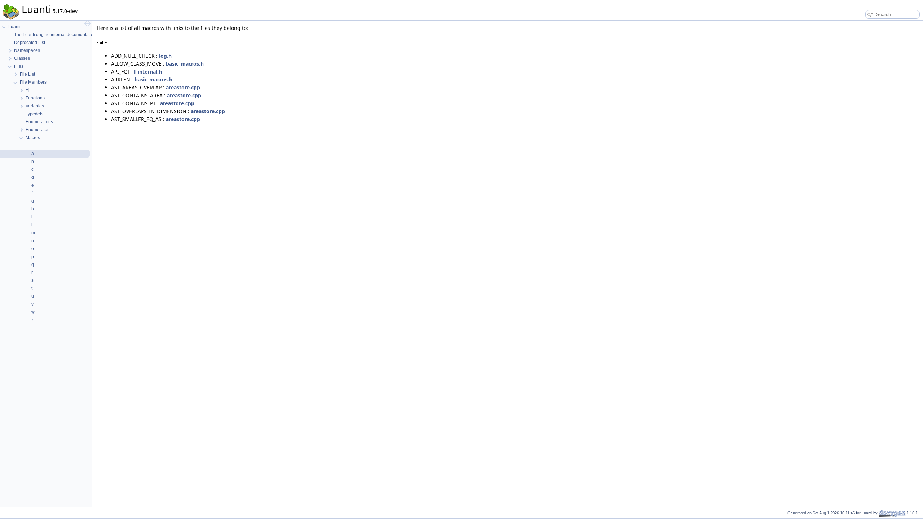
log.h (165, 55)
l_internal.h (148, 71)
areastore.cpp (183, 87)
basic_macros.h (185, 63)
